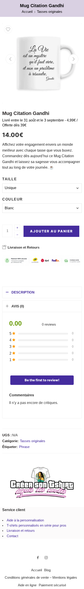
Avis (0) (17, 306)
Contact (12, 536)
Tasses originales (49, 11)
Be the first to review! (42, 380)
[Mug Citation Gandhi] (42, 63)
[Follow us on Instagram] (46, 558)
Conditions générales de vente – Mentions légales (41, 577)
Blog (47, 570)
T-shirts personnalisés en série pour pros (36, 525)
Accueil (27, 11)
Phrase (24, 447)
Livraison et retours (21, 530)
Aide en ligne (27, 585)
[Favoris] (8, 29)
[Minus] (17, 235)
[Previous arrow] (10, 59)
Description (22, 292)
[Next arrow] (73, 59)
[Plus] (17, 228)
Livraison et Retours (23, 247)
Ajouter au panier (51, 231)
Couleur (12, 199)
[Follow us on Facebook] (38, 557)
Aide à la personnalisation (25, 520)
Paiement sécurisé (52, 585)
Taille (9, 179)
